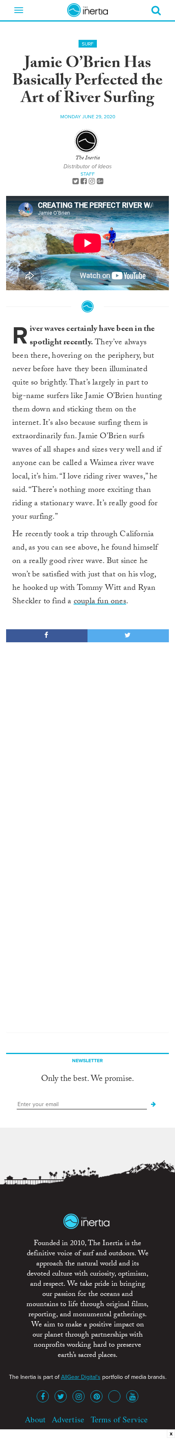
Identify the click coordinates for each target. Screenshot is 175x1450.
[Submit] (153, 1104)
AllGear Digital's (81, 1377)
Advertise (68, 1419)
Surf (88, 44)
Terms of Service (119, 1419)
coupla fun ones (100, 602)
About (35, 1419)
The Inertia (87, 158)
